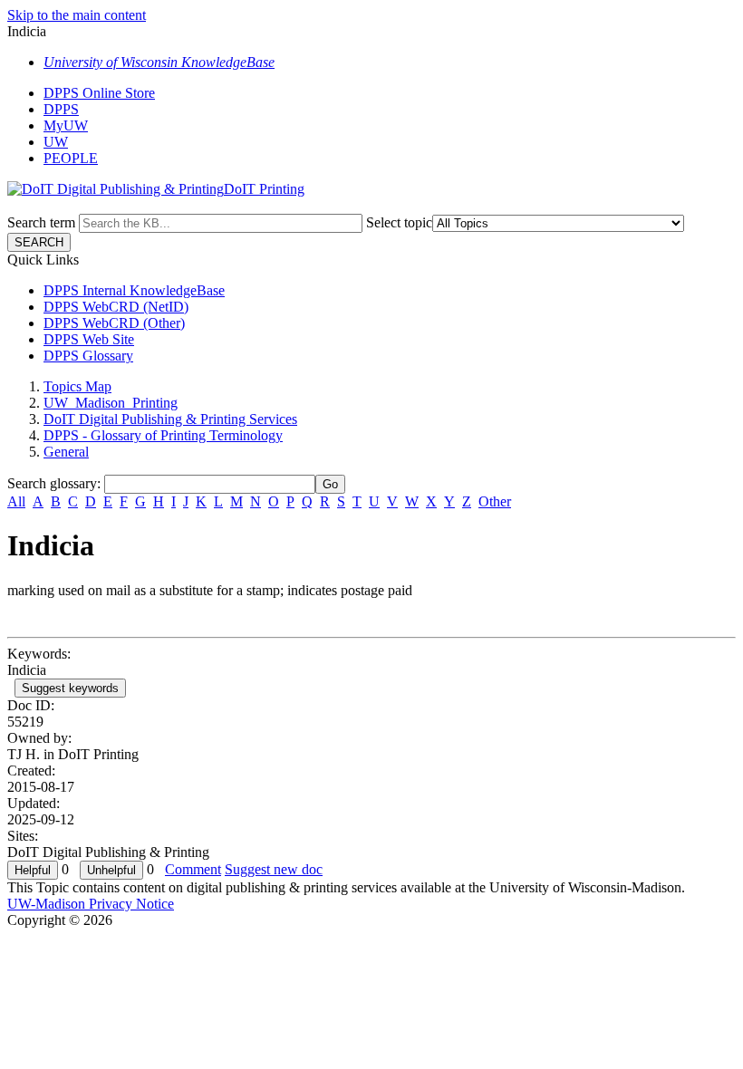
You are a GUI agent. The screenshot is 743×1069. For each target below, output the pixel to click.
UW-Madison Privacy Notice (90, 903)
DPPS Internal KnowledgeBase (134, 290)
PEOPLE (70, 158)
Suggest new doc (274, 869)
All (16, 501)
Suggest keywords (70, 688)
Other (494, 501)
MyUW (65, 125)
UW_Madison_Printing (110, 402)
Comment (193, 869)
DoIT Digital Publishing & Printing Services (170, 419)
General (66, 451)
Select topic (399, 222)
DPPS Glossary (88, 355)
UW (55, 141)
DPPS (61, 109)
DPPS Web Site (88, 339)
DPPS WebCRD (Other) (114, 323)
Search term (41, 222)
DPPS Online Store (99, 93)
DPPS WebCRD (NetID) (115, 306)
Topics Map (77, 386)
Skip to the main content (76, 15)
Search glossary (52, 483)
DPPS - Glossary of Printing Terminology (163, 435)
